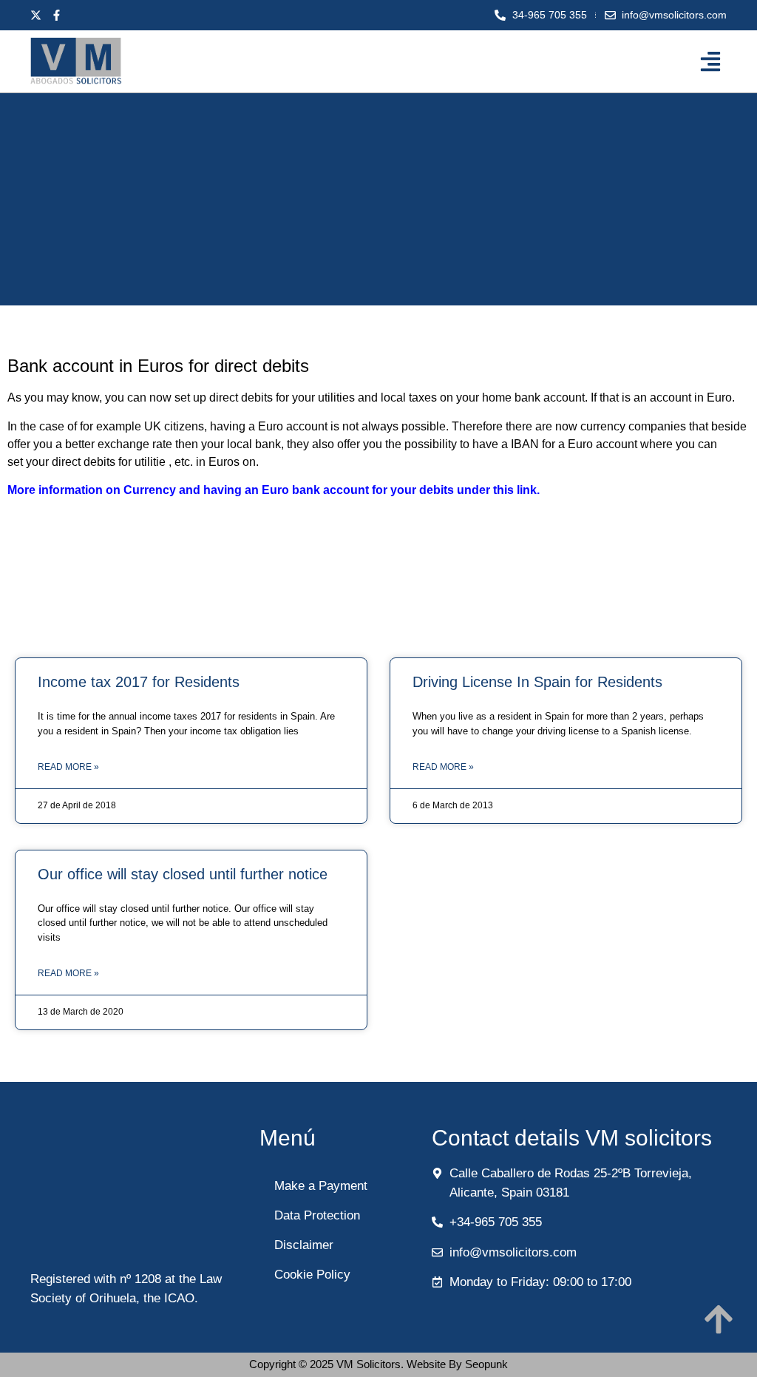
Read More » (68, 767)
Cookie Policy (312, 1275)
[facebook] (60, 15)
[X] (39, 15)
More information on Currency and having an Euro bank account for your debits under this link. (273, 490)
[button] (710, 61)
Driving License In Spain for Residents (537, 682)
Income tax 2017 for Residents (139, 682)
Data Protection (317, 1215)
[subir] (718, 1319)
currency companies (633, 426)
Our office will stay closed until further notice (182, 874)
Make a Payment (320, 1186)
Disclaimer (303, 1245)
